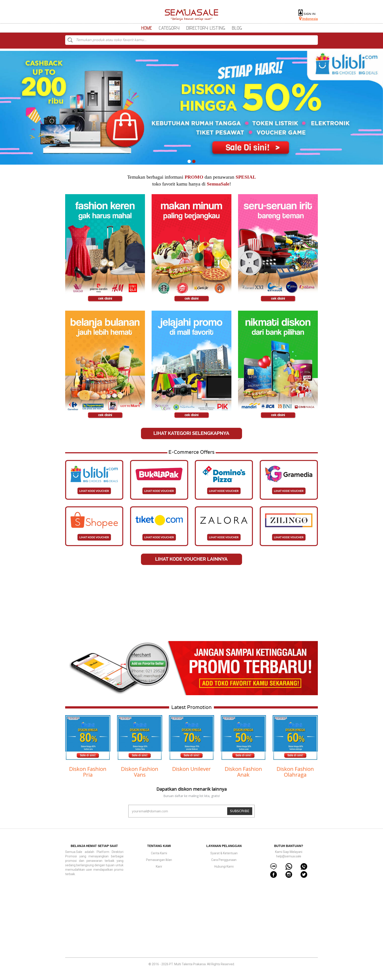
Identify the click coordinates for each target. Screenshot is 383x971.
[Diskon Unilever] (191, 737)
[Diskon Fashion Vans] (139, 737)
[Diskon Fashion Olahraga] (295, 737)
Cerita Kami (159, 853)
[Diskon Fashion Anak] (243, 737)
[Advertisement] (191, 603)
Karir (159, 866)
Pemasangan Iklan (159, 860)
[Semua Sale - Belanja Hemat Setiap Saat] (191, 15)
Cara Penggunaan (223, 860)
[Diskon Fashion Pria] (87, 737)
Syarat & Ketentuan (224, 853)
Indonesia (309, 19)
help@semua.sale (288, 856)
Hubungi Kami (224, 866)
